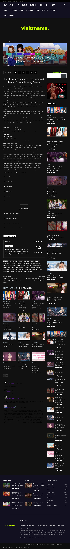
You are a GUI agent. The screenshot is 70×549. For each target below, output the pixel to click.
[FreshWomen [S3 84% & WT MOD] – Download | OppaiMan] (9, 295)
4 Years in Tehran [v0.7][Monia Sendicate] (35, 279)
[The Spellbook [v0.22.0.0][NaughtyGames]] (9, 317)
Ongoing (34, 5)
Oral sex (27, 267)
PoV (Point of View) (35, 267)
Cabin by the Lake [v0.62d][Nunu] (59, 372)
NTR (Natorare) (19, 267)
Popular (14, 53)
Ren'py (32, 53)
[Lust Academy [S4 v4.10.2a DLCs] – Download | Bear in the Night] (6, 494)
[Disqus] (24, 402)
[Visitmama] (35, 28)
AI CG (21, 1)
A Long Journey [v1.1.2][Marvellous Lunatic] (55, 254)
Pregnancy (6, 269)
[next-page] (7, 375)
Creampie (19, 263)
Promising (19, 53)
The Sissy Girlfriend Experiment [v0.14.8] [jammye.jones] (37, 368)
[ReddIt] (27, 72)
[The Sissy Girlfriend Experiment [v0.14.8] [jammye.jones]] (38, 356)
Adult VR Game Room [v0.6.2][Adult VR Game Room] (12, 280)
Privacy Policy (30, 544)
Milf (13, 267)
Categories (9, 15)
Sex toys (35, 269)
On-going (9, 41)
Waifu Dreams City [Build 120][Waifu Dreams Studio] (9, 366)
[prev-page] (4, 375)
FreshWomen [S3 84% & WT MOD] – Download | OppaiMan (56, 119)
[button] (64, 5)
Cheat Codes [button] (9, 181)
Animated (26, 261)
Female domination (35, 263)
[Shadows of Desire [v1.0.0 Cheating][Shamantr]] (38, 336)
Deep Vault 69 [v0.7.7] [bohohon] (59, 445)
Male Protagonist (37, 265)
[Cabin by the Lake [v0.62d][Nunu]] (24, 317)
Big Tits (6, 263)
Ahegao (15, 261)
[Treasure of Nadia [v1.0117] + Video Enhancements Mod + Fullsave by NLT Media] (28, 485)
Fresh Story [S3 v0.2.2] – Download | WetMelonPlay (17, 485)
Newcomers (5, 342)
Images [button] (8, 201)
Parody (53, 10)
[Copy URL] (35, 72)
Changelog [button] (9, 186)
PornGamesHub (41, 10)
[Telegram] (31, 72)
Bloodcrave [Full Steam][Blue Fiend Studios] (23, 366)
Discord (37, 132)
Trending (22, 5)
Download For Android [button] (12, 223)
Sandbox (21, 269)
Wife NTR (50, 5)
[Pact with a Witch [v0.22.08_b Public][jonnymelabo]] (38, 295)
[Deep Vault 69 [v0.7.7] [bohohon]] (50, 445)
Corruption (12, 263)
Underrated (38, 53)
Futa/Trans (6, 265)
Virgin (25, 271)
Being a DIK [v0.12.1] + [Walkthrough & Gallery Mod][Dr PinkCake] (23, 307)
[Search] (63, 76)
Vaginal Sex (19, 271)
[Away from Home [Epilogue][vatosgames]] (38, 317)
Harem (18, 265)
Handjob (13, 265)
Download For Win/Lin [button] (12, 213)
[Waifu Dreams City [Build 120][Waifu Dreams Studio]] (9, 356)
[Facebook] (15, 72)
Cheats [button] (8, 196)
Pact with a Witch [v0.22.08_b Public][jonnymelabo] (55, 168)
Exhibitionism (26, 263)
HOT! (14, 5)
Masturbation (7, 267)
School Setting (28, 269)
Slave (40, 269)
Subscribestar (28, 132)
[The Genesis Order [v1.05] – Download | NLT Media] (28, 495)
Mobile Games (11, 10)
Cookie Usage (58, 544)
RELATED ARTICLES (10, 288)
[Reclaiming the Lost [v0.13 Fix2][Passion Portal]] (50, 465)
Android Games (26, 10)
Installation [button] (10, 176)
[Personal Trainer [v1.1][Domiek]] (28, 504)
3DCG (10, 261)
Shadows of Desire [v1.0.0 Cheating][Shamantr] (38, 346)
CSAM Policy (50, 544)
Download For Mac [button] (11, 218)
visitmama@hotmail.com (36, 537)
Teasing (12, 271)
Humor (23, 265)
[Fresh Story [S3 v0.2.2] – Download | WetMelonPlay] (6, 485)
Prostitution (14, 269)
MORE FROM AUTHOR (25, 288)
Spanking (6, 271)
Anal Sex (21, 261)
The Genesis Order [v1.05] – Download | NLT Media (39, 495)
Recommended (26, 53)
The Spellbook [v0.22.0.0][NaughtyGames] (8, 327)
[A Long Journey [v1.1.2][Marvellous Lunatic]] (9, 336)
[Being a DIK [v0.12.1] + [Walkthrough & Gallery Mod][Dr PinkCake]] (24, 295)
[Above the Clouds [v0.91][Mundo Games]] (24, 336)
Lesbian (29, 265)
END (42, 5)
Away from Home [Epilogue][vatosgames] (36, 327)
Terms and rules (40, 544)
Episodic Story (6, 301)
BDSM (32, 261)
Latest (7, 5)
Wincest (30, 271)
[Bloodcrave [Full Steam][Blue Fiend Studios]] (24, 356)
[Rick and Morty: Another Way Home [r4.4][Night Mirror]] (50, 435)
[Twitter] (19, 72)
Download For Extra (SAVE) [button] (14, 228)
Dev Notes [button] (9, 191)
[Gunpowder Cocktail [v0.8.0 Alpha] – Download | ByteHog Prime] (6, 504)
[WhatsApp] (23, 72)
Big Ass (37, 261)
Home (4, 41)
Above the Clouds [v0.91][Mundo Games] (23, 346)
